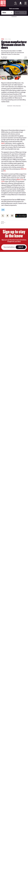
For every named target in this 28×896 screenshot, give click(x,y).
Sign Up (20, 247)
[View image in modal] (2, 67)
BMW (3, 143)
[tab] (3, 78)
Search (15, 4)
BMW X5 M (20, 180)
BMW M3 (23, 169)
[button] (14, 67)
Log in (20, 4)
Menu (25, 4)
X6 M (2, 181)
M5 (5, 171)
